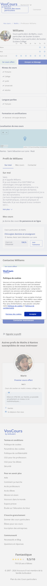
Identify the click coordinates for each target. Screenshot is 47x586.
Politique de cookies (15, 306)
